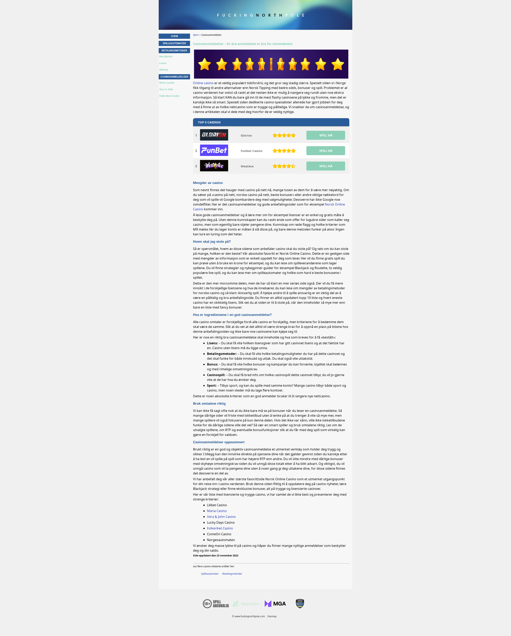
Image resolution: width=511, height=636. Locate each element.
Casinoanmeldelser (174, 76)
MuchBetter (166, 56)
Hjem (174, 36)
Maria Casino (217, 511)
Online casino (203, 83)
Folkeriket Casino (220, 528)
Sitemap (271, 616)
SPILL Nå (325, 135)
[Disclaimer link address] (246, 605)
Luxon (162, 63)
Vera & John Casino (221, 516)
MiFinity (163, 69)
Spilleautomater (210, 573)
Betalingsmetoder (232, 573)
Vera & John (166, 89)
